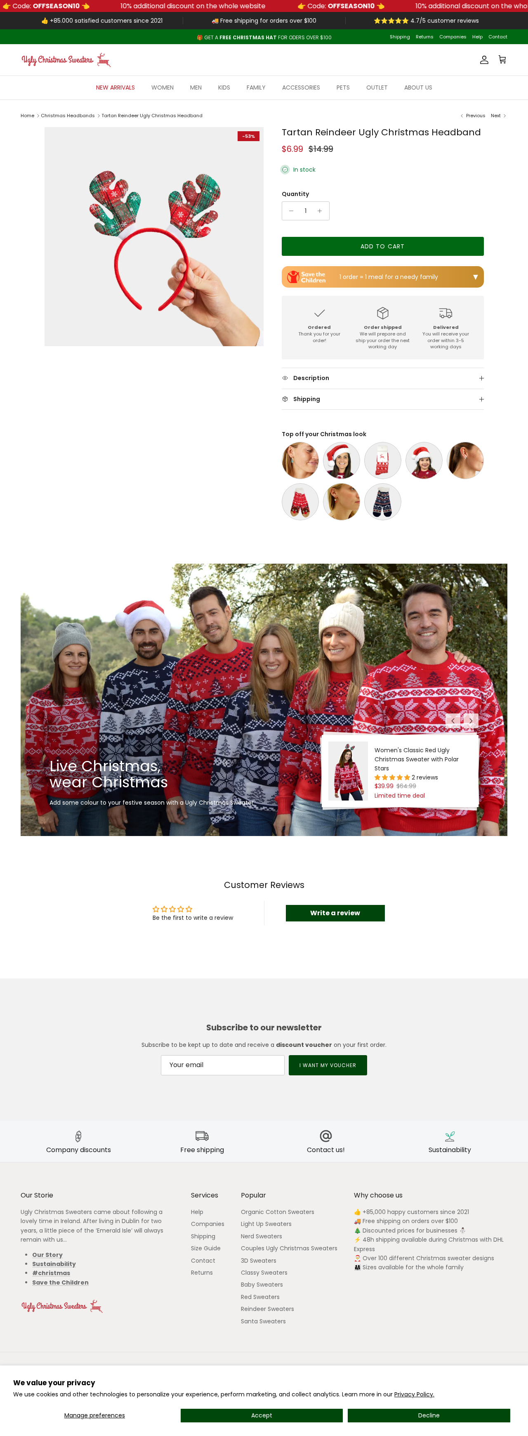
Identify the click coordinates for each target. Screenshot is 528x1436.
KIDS (224, 87)
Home (27, 115)
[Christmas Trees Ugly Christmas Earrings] (300, 460)
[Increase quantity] (322, 211)
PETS (343, 87)
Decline (429, 1415)
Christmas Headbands (68, 115)
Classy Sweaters (264, 1272)
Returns (425, 36)
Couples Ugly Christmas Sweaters (289, 1248)
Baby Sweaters (262, 1284)
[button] (393, 777)
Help (477, 36)
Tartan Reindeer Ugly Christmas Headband (152, 115)
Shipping (400, 36)
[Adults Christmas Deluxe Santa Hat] (341, 460)
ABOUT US (418, 87)
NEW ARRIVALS (115, 87)
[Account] (482, 60)
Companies (453, 36)
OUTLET (377, 87)
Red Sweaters (260, 1297)
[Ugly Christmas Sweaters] (66, 59)
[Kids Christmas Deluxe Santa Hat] (424, 460)
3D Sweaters (258, 1260)
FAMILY (256, 87)
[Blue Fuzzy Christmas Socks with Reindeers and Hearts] (382, 501)
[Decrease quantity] (289, 211)
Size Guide (206, 1248)
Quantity (295, 194)
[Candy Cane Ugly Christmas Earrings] (465, 460)
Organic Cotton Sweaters (277, 1212)
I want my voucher (327, 1065)
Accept (261, 1415)
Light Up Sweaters (266, 1224)
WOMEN (162, 87)
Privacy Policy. (414, 1394)
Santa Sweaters (263, 1321)
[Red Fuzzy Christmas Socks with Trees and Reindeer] (300, 501)
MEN (196, 87)
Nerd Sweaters (261, 1236)
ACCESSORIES (301, 87)
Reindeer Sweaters (267, 1309)
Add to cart (383, 246)
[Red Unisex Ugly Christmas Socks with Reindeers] (382, 460)
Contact (497, 36)
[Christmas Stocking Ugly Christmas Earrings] (341, 501)
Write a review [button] (335, 913)
